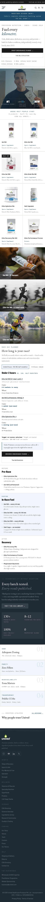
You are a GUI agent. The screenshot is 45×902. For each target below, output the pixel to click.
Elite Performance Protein (33, 238)
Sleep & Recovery (7, 764)
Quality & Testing (7, 821)
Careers (4, 840)
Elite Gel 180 (28, 142)
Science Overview (7, 812)
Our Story (5, 830)
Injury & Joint (6, 767)
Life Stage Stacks (7, 799)
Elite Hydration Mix (8, 206)
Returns (4, 859)
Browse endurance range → (17, 454)
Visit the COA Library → (15, 606)
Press (4, 843)
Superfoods (5, 792)
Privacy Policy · (17, 898)
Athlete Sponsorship (8, 881)
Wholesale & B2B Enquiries (11, 875)
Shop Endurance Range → (22, 50)
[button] (3, 8)
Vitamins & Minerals (8, 786)
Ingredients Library (8, 815)
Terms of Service (27, 898)
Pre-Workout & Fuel (8, 770)
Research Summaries (9, 818)
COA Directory (6, 808)
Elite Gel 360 (6, 174)
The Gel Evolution (22, 55)
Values (4, 834)
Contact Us (5, 866)
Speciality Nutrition (8, 789)
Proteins (4, 796)
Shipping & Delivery (8, 856)
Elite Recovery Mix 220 (9, 238)
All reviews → (37, 713)
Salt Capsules (29, 206)
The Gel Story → (22, 18)
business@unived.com (9, 885)
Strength (4, 777)
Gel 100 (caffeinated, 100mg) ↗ (13, 398)
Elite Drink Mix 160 (30, 174)
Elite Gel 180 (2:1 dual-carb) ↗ (12, 379)
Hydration (5, 774)
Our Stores (5, 847)
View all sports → (22, 116)
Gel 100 (4, 142)
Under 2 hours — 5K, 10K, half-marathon (15, 367)
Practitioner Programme (9, 878)
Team (3, 837)
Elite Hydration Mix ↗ (9, 416)
